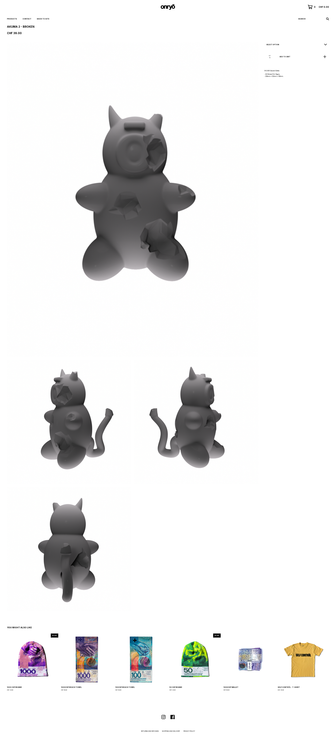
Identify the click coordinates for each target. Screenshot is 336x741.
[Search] (327, 19)
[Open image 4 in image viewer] (69, 549)
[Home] (168, 7)
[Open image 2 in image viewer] (69, 422)
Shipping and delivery (171, 731)
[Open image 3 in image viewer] (196, 422)
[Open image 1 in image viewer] (133, 199)
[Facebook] (172, 717)
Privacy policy (189, 731)
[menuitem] (12, 19)
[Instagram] (163, 717)
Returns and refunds (150, 731)
